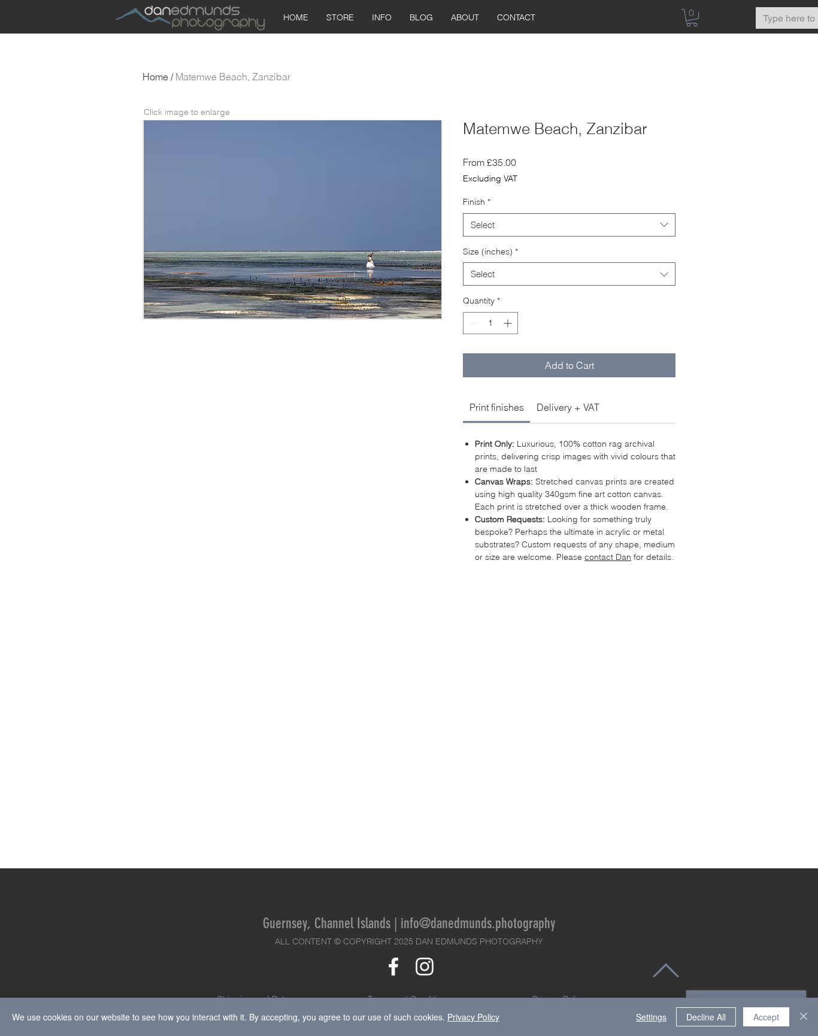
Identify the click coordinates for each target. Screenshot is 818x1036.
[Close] (803, 1016)
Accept (766, 1017)
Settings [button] (651, 1017)
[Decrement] (472, 323)
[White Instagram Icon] (425, 967)
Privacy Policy (473, 1017)
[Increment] (508, 323)
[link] (496, 407)
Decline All (706, 1017)
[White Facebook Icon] (393, 967)
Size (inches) (490, 251)
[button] (691, 17)
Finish (476, 201)
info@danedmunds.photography (478, 923)
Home (155, 77)
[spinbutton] (490, 323)
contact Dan (607, 557)
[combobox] (569, 225)
